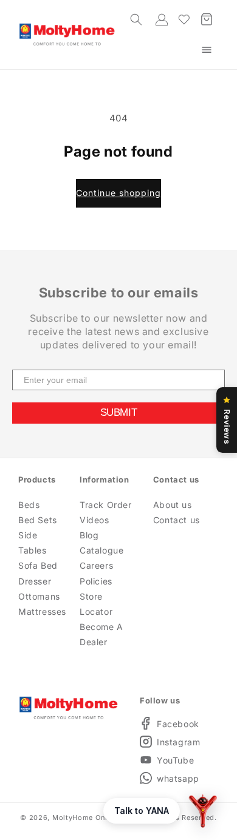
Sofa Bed (38, 565)
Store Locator (96, 604)
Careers (96, 565)
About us (172, 505)
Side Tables (32, 542)
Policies (96, 581)
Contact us (176, 520)
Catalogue (101, 550)
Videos (94, 520)
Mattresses (38, 611)
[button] (206, 49)
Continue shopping (118, 193)
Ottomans (38, 596)
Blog (89, 535)
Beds (29, 505)
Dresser (34, 581)
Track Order (106, 505)
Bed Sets (37, 520)
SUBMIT (118, 412)
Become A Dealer (101, 634)
